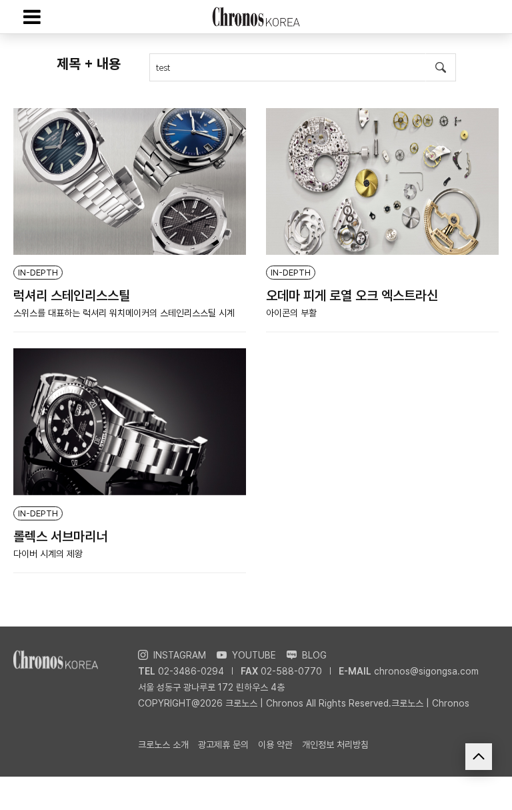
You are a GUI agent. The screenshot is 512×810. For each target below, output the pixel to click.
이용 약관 (275, 744)
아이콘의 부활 (291, 313)
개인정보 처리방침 (335, 744)
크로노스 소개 (163, 744)
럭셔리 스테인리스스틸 (71, 296)
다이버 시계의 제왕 (48, 553)
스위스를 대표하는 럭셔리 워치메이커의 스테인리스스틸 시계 (124, 313)
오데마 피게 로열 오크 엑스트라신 (352, 296)
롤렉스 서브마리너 (60, 536)
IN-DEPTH (38, 273)
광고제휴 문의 (223, 744)
